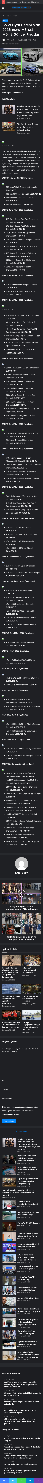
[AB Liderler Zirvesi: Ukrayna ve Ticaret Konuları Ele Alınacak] (9, 1258)
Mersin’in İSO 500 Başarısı (28, 1223)
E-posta (5, 1089)
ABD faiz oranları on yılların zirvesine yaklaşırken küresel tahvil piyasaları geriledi (18, 1192)
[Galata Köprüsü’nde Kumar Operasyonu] (9, 1334)
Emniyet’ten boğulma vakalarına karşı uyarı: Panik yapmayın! (11, 999)
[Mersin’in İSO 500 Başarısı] (9, 1226)
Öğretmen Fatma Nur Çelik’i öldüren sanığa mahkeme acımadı (26, 1158)
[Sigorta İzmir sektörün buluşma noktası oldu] (9, 1344)
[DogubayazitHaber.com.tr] (21, 7)
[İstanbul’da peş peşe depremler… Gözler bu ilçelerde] (9, 1170)
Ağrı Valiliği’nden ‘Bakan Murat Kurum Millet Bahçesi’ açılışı (27, 127)
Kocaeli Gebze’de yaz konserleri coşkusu (30, 998)
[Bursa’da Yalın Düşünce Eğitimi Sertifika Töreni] (9, 1236)
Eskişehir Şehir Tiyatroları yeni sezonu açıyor (29, 970)
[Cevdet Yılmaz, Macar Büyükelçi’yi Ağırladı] (9, 1290)
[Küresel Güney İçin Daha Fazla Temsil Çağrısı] (9, 1269)
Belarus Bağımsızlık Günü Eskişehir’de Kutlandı (28, 1245)
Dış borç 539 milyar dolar (28, 1298)
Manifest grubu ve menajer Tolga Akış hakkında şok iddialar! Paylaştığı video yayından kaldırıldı (28, 1144)
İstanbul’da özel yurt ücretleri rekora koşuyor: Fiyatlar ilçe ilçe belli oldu (28, 1354)
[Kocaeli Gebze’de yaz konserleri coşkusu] (31, 989)
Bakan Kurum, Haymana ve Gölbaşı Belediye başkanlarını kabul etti (27, 1322)
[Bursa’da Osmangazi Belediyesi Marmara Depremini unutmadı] (11, 1015)
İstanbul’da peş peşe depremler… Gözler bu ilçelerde (27, 1169)
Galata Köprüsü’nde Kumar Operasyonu (26, 1332)
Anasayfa (7, 16)
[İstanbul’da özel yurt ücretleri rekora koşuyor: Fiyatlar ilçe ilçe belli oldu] (9, 1355)
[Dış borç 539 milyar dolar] (9, 1301)
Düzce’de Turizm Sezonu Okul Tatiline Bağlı (28, 1213)
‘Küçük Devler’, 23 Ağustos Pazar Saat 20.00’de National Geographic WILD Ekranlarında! (10, 972)
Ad (3, 1080)
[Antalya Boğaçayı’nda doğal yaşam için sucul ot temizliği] (31, 1015)
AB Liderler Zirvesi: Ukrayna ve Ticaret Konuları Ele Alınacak (26, 1257)
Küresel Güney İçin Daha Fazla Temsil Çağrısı (27, 1267)
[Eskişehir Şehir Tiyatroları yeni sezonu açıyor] (31, 960)
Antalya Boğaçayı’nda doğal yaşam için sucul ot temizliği (31, 1026)
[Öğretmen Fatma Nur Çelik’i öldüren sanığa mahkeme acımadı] (9, 1159)
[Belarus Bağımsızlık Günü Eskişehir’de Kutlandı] (9, 1247)
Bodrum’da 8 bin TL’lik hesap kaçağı (26, 1278)
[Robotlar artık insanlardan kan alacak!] (9, 1204)
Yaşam (15, 16)
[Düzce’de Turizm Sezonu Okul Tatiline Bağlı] (9, 1215)
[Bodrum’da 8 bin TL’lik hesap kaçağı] (9, 1280)
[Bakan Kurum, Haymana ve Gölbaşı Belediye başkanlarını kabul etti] (9, 1322)
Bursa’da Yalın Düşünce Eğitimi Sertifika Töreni (27, 1234)
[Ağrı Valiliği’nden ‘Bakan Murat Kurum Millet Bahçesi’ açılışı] (8, 126)
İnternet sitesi (7, 1098)
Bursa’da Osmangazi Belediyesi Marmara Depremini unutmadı (11, 1024)
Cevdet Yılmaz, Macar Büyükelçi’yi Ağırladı (27, 1288)
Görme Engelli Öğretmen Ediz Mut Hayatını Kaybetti (28, 1310)
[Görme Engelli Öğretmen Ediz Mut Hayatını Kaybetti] (9, 1312)
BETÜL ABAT (10, 40)
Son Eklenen (21, 1131)
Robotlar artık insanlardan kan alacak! (28, 1202)
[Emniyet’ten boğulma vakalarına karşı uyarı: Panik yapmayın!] (11, 989)
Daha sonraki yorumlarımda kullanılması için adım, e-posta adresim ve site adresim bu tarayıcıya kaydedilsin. (20, 1110)
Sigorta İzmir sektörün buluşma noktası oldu (27, 1342)
